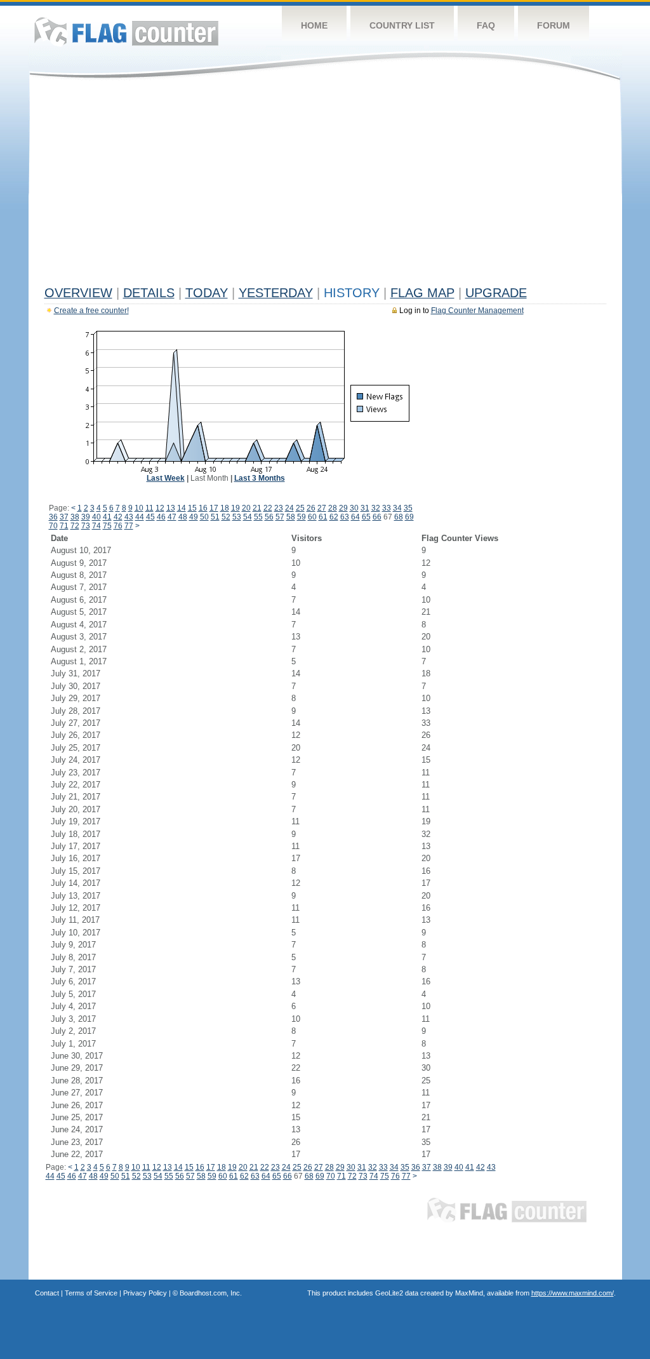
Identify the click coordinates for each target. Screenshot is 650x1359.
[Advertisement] (325, 185)
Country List (402, 25)
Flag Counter (126, 31)
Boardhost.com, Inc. (211, 1293)
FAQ (486, 25)
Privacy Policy (145, 1293)
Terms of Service (91, 1293)
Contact (47, 1293)
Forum (553, 25)
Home (314, 25)
